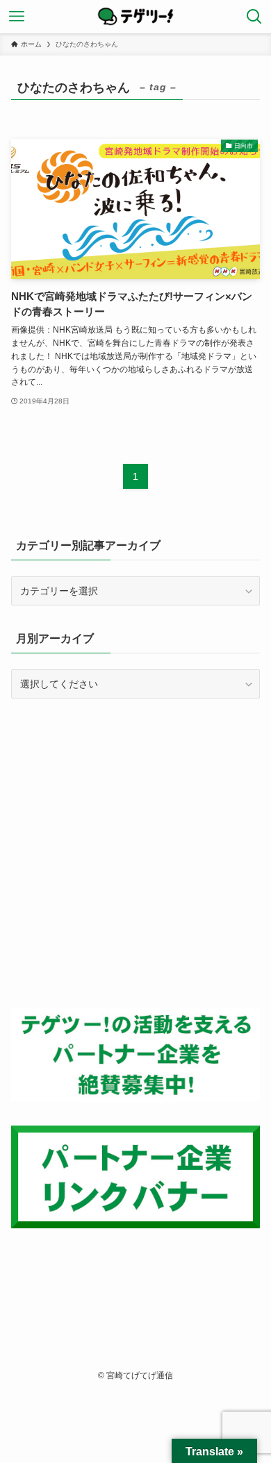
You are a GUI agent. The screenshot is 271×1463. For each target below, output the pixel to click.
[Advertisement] (135, 853)
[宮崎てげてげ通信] (135, 16)
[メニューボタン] (16, 16)
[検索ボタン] (254, 16)
